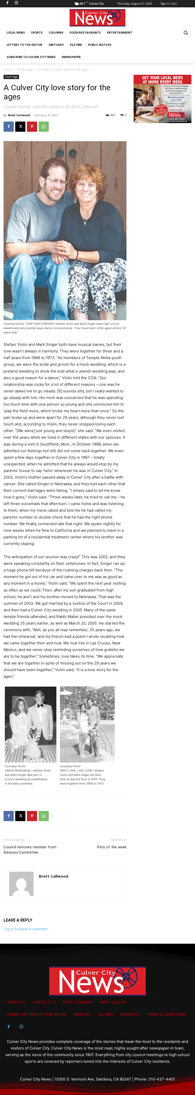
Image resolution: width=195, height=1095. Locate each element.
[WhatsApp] (44, 127)
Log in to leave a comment (25, 929)
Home (8, 69)
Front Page (25, 69)
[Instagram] (21, 1027)
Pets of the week (111, 847)
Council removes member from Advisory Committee (30, 850)
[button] (185, 33)
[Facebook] (9, 127)
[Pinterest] (32, 127)
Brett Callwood (19, 115)
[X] (20, 127)
